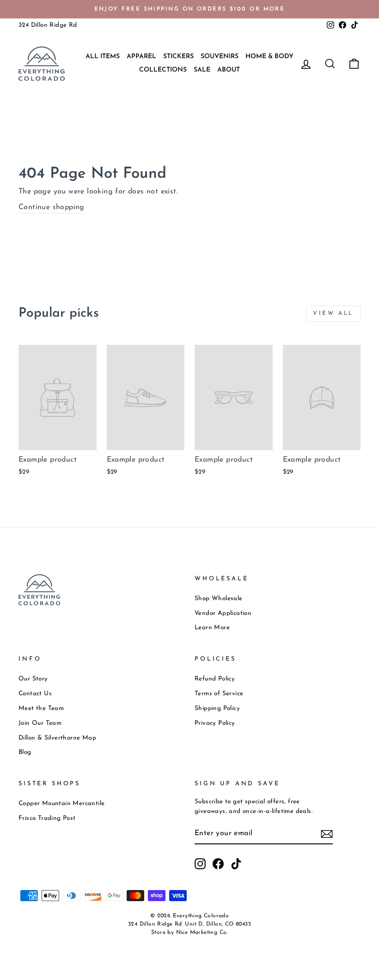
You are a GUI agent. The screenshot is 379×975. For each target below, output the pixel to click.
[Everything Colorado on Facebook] (218, 863)
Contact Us (35, 694)
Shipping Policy (217, 708)
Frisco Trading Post (47, 818)
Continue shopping (51, 207)
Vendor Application (223, 613)
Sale (202, 69)
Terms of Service (219, 694)
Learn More (212, 628)
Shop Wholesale (219, 599)
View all (333, 313)
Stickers (178, 56)
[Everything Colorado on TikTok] (236, 863)
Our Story (33, 679)
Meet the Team (41, 708)
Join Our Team (39, 723)
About (228, 69)
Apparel (141, 56)
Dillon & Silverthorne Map (57, 738)
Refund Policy (215, 679)
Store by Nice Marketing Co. (189, 932)
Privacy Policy (215, 723)
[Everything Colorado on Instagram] (200, 863)
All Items (103, 56)
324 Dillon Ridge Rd (47, 25)
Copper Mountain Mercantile (61, 803)
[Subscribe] (327, 834)
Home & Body (269, 56)
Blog (24, 752)
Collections (163, 69)
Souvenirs (219, 56)
